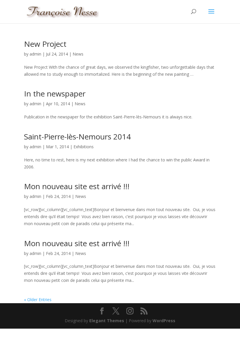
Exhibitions (83, 146)
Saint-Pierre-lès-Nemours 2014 (77, 136)
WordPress (163, 320)
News (78, 54)
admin (35, 54)
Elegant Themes (106, 320)
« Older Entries (38, 299)
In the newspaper (54, 93)
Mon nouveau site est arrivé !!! (76, 186)
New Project (45, 44)
